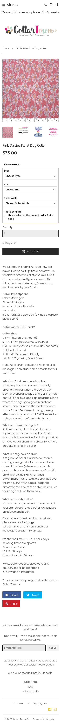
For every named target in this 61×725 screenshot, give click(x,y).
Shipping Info (30, 691)
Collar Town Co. (21, 719)
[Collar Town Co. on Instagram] (55, 710)
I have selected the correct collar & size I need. (31, 217)
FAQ (30, 687)
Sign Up (52, 648)
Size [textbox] (6, 184)
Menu (12, 5)
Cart (53, 5)
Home (5, 48)
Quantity (7, 227)
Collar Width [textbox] (11, 198)
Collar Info (30, 682)
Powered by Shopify (43, 719)
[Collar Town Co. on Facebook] (49, 710)
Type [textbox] (6, 171)
